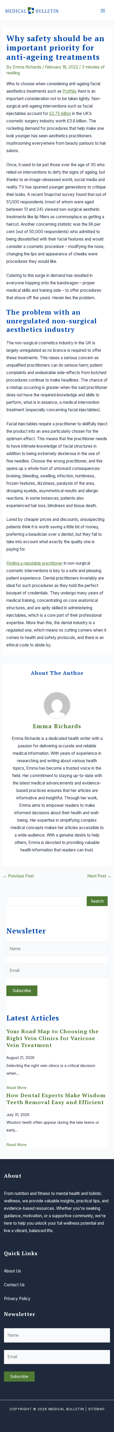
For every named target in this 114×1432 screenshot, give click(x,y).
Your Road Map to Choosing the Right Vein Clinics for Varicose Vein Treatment (52, 1038)
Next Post (99, 876)
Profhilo (70, 91)
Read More (16, 1087)
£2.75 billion (60, 113)
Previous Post (18, 876)
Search (97, 901)
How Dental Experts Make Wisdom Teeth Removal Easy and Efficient (56, 1099)
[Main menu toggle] (103, 10)
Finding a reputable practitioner (34, 563)
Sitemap (96, 1409)
